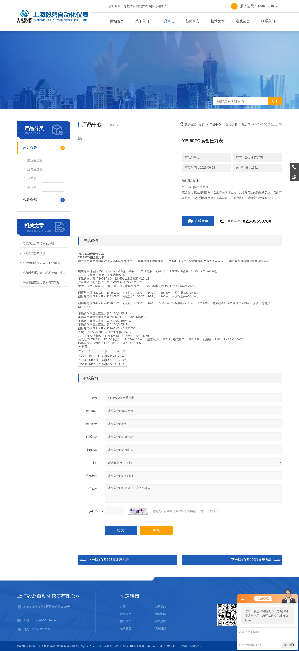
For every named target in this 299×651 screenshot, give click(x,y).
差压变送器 (35, 160)
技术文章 (218, 21)
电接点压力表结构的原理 (38, 243)
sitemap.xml (154, 646)
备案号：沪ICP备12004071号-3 (124, 646)
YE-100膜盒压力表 (258, 559)
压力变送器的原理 (34, 253)
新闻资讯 (160, 613)
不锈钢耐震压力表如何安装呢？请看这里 (45, 282)
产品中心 (167, 21)
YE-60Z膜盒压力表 (115, 559)
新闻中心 (192, 21)
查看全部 (30, 200)
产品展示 (125, 613)
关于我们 (142, 21)
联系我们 (268, 21)
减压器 (31, 187)
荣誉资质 (160, 621)
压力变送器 (35, 169)
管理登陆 (195, 646)
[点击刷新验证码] (138, 511)
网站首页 (117, 21)
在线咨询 (201, 221)
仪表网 (182, 646)
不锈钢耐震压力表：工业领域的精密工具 (45, 263)
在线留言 (243, 21)
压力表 (31, 178)
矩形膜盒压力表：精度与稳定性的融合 (45, 272)
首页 (202, 124)
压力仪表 (30, 148)
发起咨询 (289, 644)
